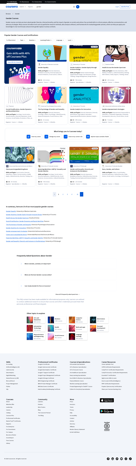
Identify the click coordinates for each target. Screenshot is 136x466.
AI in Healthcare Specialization (78, 373)
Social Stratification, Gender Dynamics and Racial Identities (24, 221)
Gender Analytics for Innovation (16, 228)
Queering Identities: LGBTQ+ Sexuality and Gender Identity (24, 238)
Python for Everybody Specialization (80, 389)
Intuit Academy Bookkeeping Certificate (49, 389)
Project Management (12, 384)
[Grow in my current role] (73, 136)
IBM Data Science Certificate (46, 386)
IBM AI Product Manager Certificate (47, 384)
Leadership (9, 407)
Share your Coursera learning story (111, 389)
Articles (72, 421)
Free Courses (10, 440)
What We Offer (10, 404)
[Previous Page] (54, 194)
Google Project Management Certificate (49, 375)
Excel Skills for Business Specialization (80, 378)
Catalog (8, 413)
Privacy (72, 410)
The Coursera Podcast (44, 413)
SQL (7, 389)
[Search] (77, 6)
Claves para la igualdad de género (16, 235)
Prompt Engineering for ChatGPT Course (81, 386)
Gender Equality (11, 211)
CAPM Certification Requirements (111, 367)
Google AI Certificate (44, 364)
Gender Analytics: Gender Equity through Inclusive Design (24, 215)
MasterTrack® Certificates (13, 421)
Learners (40, 402)
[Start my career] (34, 136)
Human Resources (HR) (12, 378)
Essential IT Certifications (109, 375)
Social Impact (10, 438)
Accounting (9, 364)
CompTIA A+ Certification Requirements (113, 370)
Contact (72, 418)
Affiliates (72, 427)
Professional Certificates (13, 418)
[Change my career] (53, 136)
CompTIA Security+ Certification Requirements (114, 373)
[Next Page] (81, 194)
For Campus (9, 432)
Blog (39, 410)
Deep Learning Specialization (78, 375)
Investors (72, 404)
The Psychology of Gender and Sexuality (18, 225)
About (8, 402)
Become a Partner (11, 435)
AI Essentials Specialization (77, 364)
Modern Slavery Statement (77, 429)
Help (71, 413)
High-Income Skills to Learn (109, 378)
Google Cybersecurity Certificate (47, 367)
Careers (8, 410)
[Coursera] (12, 6)
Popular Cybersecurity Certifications (112, 386)
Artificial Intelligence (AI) (13, 367)
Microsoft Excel (10, 381)
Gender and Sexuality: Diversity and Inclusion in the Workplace (25, 241)
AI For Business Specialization (78, 367)
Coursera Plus (10, 416)
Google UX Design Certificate (46, 378)
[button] (30, 6)
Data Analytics (10, 373)
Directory (72, 424)
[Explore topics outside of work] (97, 136)
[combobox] (54, 7)
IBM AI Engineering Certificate (46, 381)
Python (8, 386)
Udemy (8, 443)
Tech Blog (41, 416)
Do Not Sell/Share (75, 432)
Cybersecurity (10, 370)
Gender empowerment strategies (16, 231)
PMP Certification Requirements (110, 384)
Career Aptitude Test (107, 364)
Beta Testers (41, 407)
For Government (10, 429)
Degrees (8, 424)
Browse (8, 14)
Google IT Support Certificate (46, 373)
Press (71, 402)
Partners (40, 404)
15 (77, 194)
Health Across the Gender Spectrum (17, 218)
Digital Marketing (10, 375)
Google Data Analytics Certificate (47, 370)
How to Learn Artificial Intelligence (111, 381)
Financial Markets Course (77, 381)
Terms (71, 407)
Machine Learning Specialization (78, 384)
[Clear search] (74, 6)
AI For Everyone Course (76, 370)
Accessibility (73, 416)
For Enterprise (10, 427)
